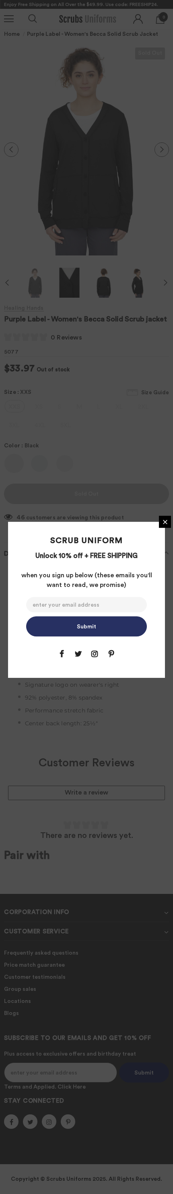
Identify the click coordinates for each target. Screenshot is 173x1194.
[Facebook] (62, 654)
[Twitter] (78, 654)
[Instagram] (95, 654)
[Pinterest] (111, 654)
